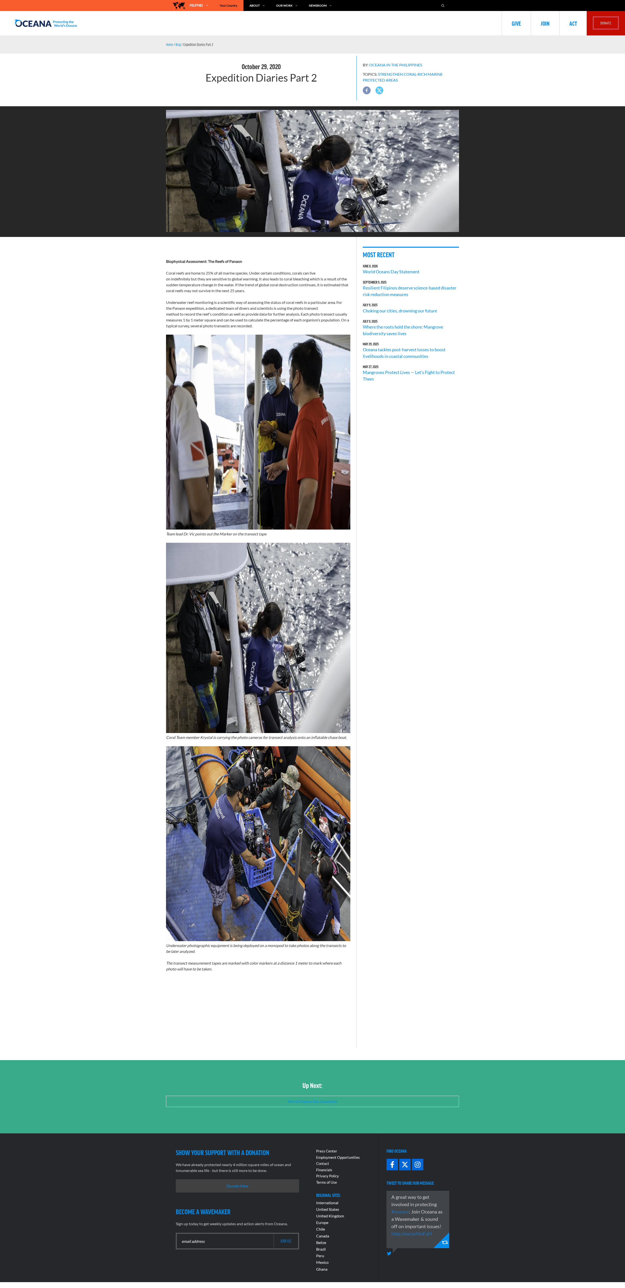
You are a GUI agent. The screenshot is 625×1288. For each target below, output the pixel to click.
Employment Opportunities (338, 1157)
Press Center (326, 1151)
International (327, 1202)
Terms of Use (326, 1182)
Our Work (284, 5)
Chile (320, 1229)
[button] (367, 90)
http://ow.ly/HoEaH (411, 1233)
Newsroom (318, 5)
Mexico (322, 1262)
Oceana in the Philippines (395, 65)
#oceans (400, 1211)
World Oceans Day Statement (391, 271)
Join (545, 23)
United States (327, 1209)
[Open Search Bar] (445, 5)
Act (573, 23)
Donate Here (237, 1185)
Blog (178, 44)
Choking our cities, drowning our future (400, 310)
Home (169, 44)
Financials (324, 1170)
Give (516, 23)
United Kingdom (330, 1215)
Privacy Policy (327, 1176)
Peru (320, 1255)
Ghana (321, 1269)
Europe (322, 1222)
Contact (322, 1163)
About (255, 5)
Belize (321, 1242)
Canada (322, 1236)
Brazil (321, 1249)
